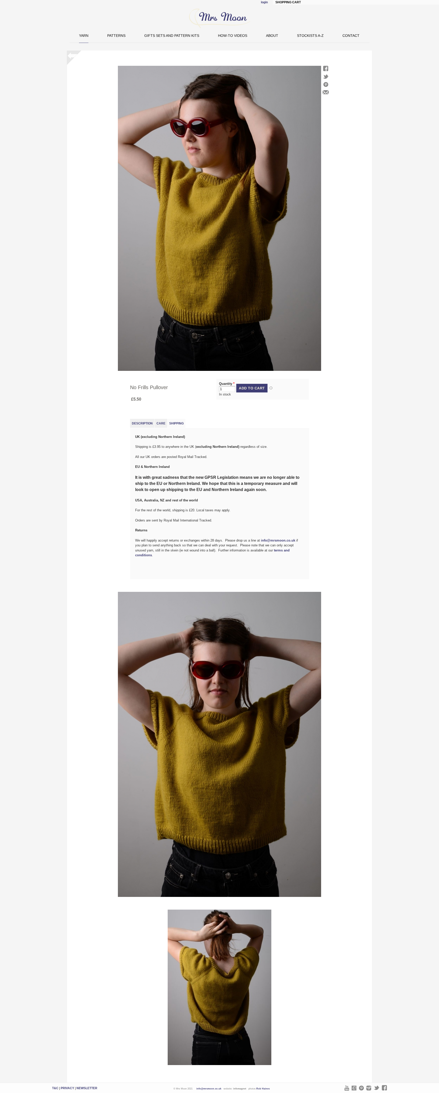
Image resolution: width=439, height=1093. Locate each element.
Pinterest (361, 1088)
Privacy (67, 1088)
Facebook (384, 1087)
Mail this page (326, 92)
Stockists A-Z (310, 36)
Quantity (226, 384)
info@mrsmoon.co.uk (278, 540)
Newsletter (86, 1088)
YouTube (346, 1088)
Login (264, 2)
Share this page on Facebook (325, 68)
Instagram (368, 1088)
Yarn (83, 36)
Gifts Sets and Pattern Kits (171, 36)
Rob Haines (263, 1088)
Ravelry (354, 1088)
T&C (55, 1088)
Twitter (376, 1088)
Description (142, 423)
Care (160, 423)
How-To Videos (232, 36)
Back (74, 58)
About (272, 36)
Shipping (176, 423)
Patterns (116, 36)
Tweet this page (325, 76)
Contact (350, 36)
